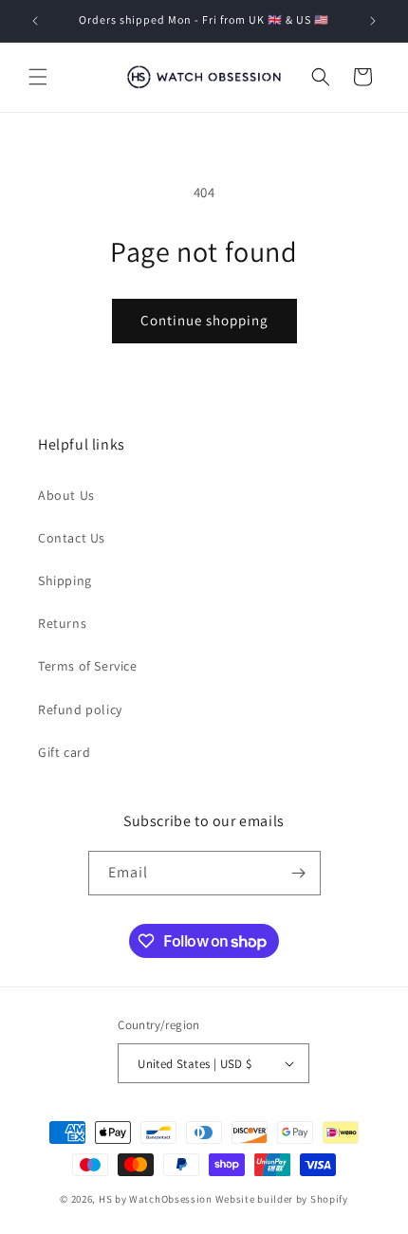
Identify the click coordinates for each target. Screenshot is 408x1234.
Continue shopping (204, 320)
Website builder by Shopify (281, 1199)
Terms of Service (88, 665)
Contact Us (71, 537)
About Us (66, 495)
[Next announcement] (373, 21)
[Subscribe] (299, 873)
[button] (38, 77)
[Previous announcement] (35, 21)
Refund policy (80, 709)
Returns (62, 623)
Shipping (65, 580)
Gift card (64, 752)
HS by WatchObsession (156, 1199)
